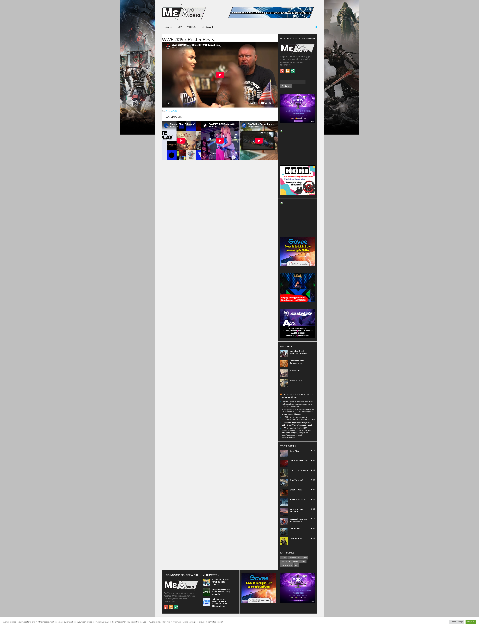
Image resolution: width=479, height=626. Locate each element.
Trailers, (169, 111)
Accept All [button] (470, 622)
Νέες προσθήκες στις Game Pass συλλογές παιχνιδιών (221, 591)
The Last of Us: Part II (299, 470)
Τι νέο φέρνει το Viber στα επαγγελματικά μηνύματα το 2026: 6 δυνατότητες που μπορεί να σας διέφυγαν (298, 411)
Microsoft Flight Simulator (297, 510)
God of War (294, 529)
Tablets (295, 561)
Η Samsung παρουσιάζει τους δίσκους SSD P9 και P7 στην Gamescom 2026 (297, 424)
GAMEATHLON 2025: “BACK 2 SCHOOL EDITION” (220, 582)
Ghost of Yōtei (296, 490)
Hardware (207, 27)
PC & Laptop (302, 558)
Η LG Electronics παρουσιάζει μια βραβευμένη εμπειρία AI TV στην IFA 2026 (298, 418)
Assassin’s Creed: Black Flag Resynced (298, 352)
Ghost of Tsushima (298, 499)
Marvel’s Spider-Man (298, 461)
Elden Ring (294, 451)
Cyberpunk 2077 (296, 538)
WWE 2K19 (175, 111)
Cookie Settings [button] (457, 622)
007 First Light (296, 380)
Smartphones (286, 561)
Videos (191, 27)
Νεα (180, 27)
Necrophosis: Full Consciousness (297, 362)
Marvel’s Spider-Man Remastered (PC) (298, 520)
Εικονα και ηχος (287, 565)
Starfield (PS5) (296, 370)
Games (168, 27)
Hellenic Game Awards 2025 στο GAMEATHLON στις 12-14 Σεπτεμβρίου (221, 602)
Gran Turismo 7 (296, 480)
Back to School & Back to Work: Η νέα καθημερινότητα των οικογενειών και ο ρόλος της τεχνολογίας (297, 404)
